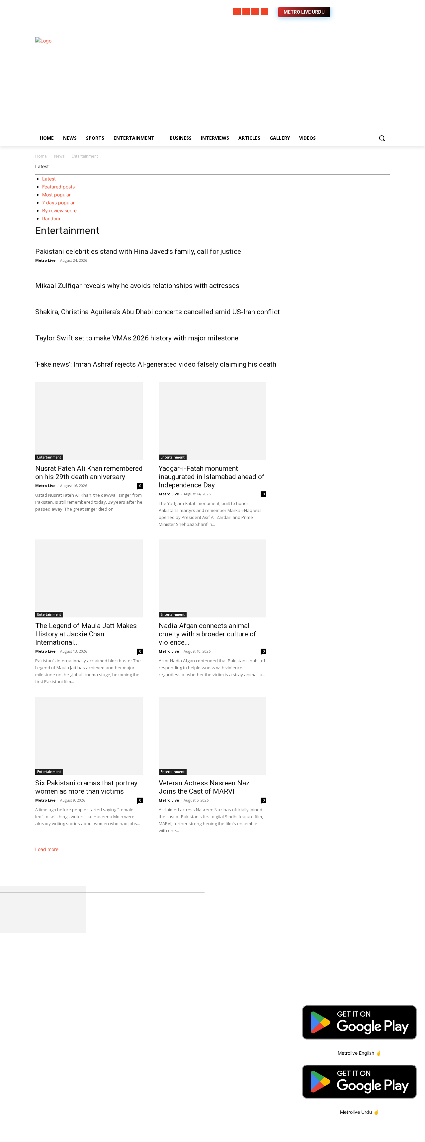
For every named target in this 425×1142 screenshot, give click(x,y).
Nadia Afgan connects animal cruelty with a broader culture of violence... (207, 634)
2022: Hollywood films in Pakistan (200, 984)
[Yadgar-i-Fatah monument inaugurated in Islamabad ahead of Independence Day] (212, 421)
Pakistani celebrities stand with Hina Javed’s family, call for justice (138, 251)
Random (51, 218)
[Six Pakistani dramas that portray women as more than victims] (89, 736)
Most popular (56, 194)
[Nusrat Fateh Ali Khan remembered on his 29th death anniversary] (89, 421)
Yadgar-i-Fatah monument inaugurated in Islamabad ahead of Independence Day (212, 476)
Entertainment (49, 457)
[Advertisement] (265, 83)
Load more (47, 849)
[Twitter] (255, 12)
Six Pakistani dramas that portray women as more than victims (86, 787)
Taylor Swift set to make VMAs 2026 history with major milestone (136, 338)
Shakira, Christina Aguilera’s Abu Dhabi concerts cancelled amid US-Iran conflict (157, 312)
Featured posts (58, 186)
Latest (49, 178)
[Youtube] (264, 12)
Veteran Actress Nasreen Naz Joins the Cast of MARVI (204, 787)
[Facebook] (237, 12)
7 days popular (58, 202)
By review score (59, 210)
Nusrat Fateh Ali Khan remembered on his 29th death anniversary (89, 472)
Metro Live (45, 260)
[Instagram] (246, 12)
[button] (382, 138)
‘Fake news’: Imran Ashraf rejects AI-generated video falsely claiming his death (155, 364)
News (59, 156)
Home (41, 156)
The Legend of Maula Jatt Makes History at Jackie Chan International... (86, 634)
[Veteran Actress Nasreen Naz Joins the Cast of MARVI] (212, 736)
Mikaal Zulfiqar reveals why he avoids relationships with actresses (137, 286)
